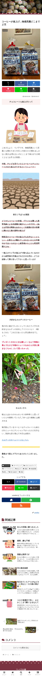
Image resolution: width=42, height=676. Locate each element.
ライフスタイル (9, 469)
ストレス (7, 465)
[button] (34, 89)
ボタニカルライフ (30, 465)
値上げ (19, 469)
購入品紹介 (13, 472)
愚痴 (26, 469)
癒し (5, 472)
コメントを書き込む (21, 648)
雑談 (22, 472)
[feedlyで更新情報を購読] (30, 500)
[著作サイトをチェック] (11, 500)
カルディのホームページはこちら (15, 440)
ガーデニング (18, 465)
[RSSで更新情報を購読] (21, 505)
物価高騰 (33, 469)
